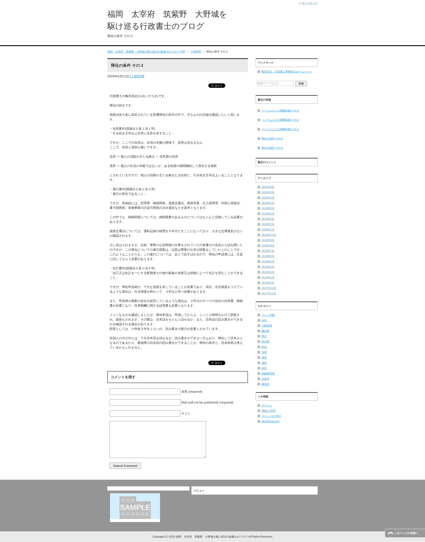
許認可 (265, 378)
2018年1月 (267, 282)
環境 (264, 357)
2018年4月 (267, 266)
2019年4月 (267, 213)
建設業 (265, 331)
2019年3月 (267, 219)
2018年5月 (267, 261)
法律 (264, 352)
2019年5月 (267, 208)
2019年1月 (267, 229)
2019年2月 (267, 224)
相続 (264, 362)
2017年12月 (268, 288)
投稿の (268, 410)
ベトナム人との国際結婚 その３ (280, 110)
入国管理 (137, 76)
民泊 (264, 346)
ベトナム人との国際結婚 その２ (280, 119)
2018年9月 (267, 240)
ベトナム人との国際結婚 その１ (280, 129)
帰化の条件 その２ (272, 147)
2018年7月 (267, 250)
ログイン (266, 405)
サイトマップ (310, 3)
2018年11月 (268, 235)
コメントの (271, 416)
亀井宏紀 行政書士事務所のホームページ (286, 71)
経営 (264, 368)
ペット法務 (268, 315)
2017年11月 (268, 293)
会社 (264, 320)
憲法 (264, 336)
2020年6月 (267, 187)
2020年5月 (267, 192)
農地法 (265, 384)
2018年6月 (267, 256)
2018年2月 (267, 277)
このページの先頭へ (406, 533)
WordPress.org (270, 421)
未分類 (265, 341)
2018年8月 (267, 245)
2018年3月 (267, 272)
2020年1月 (267, 203)
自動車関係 (268, 373)
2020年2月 (267, 197)
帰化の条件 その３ (272, 138)
